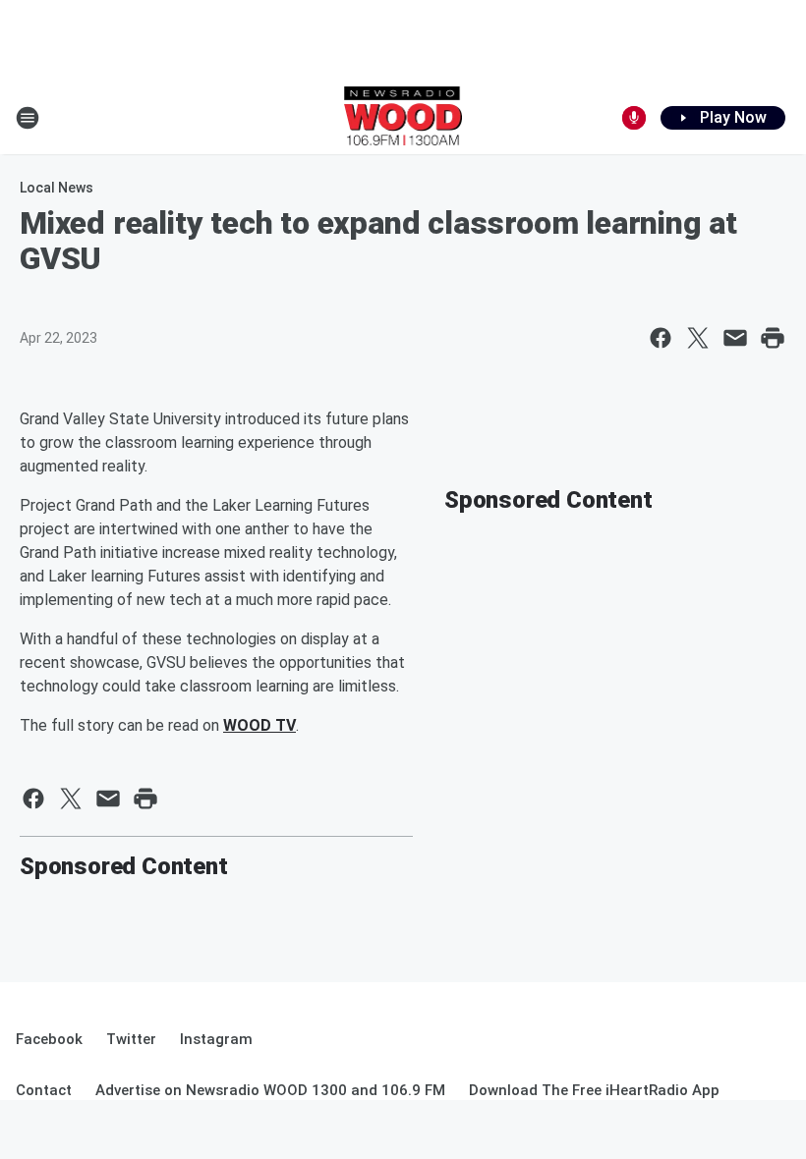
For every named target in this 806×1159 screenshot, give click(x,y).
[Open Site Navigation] (27, 118)
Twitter (131, 1039)
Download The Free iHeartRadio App (594, 1090)
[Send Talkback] (634, 118)
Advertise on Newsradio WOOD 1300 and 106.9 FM (270, 1090)
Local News (56, 187)
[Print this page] (772, 338)
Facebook (49, 1039)
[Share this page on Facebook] (660, 338)
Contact (44, 1090)
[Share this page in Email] (735, 338)
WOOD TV (259, 725)
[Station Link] (403, 117)
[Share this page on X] (698, 338)
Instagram (216, 1039)
